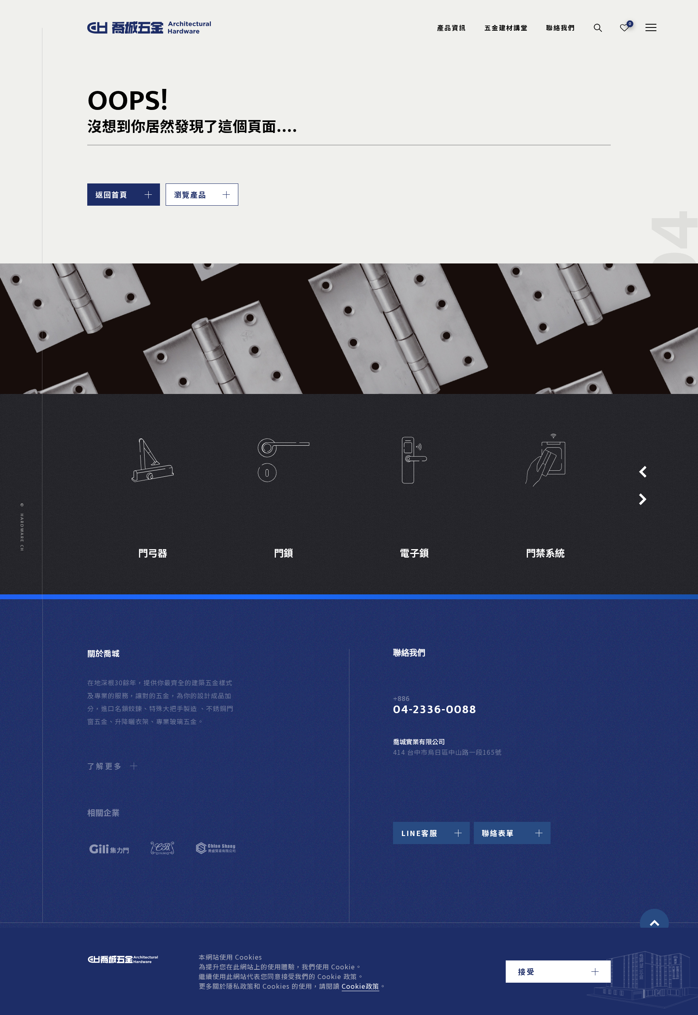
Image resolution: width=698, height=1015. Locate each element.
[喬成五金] (158, 27)
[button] (558, 971)
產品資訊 (451, 27)
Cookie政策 (360, 986)
